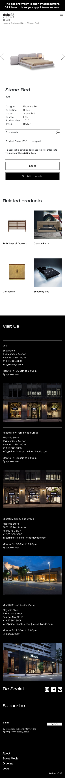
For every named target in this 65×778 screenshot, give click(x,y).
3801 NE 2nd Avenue (14, 527)
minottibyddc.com (37, 451)
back (7, 20)
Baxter (27, 124)
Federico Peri (30, 106)
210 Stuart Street (12, 613)
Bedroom (15, 23)
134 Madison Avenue (14, 354)
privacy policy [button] (23, 731)
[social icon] (47, 690)
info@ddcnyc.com (13, 364)
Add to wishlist (34, 176)
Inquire (32, 165)
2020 (26, 120)
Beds (23, 23)
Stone (26, 110)
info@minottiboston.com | (17, 624)
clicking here (29, 153)
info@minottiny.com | (15, 451)
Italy (25, 117)
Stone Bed (29, 113)
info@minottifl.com (13, 537)
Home (6, 23)
